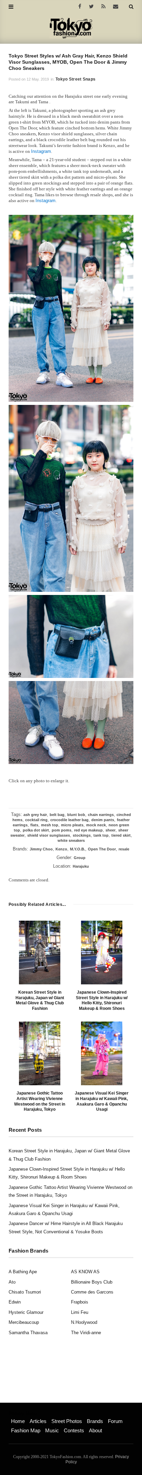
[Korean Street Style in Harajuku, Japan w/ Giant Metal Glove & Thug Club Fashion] (39, 952)
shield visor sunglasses (48, 835)
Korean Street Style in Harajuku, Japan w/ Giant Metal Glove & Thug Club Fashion (40, 1000)
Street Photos (66, 1421)
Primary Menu (23, 1413)
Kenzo (61, 849)
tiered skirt (121, 835)
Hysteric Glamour (26, 1312)
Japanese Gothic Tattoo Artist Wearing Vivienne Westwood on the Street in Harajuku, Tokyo (39, 1101)
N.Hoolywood (84, 1322)
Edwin (15, 1302)
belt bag (57, 815)
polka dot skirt (36, 830)
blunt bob (76, 815)
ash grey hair (35, 815)
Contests (74, 1430)
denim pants (102, 820)
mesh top (49, 825)
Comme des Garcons (92, 1292)
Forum (115, 1421)
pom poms (61, 830)
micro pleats (72, 825)
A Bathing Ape (23, 1271)
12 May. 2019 (38, 79)
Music (52, 1430)
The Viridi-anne (86, 1332)
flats (34, 825)
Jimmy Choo (41, 849)
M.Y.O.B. (77, 849)
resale (124, 849)
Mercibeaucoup (24, 1322)
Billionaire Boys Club (91, 1282)
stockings (82, 835)
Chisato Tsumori (25, 1292)
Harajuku (81, 866)
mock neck (96, 825)
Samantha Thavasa (28, 1332)
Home (18, 1421)
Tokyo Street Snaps (75, 79)
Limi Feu (79, 1312)
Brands (95, 1421)
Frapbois (79, 1302)
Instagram (41, 151)
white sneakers (71, 840)
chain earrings (101, 815)
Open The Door (102, 849)
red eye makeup (88, 830)
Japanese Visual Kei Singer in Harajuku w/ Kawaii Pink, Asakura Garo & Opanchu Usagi (102, 1101)
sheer (110, 830)
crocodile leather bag (69, 820)
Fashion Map (25, 1430)
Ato (12, 1282)
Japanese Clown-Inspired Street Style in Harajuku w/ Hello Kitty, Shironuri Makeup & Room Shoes (102, 1000)
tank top (101, 835)
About (95, 1430)
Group (79, 858)
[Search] (131, 6)
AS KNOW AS (85, 1271)
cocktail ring (36, 820)
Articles (38, 1421)
